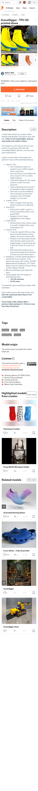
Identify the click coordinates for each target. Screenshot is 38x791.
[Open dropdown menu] (35, 19)
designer (5, 330)
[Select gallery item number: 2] (18, 424)
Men (23, 15)
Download (20, 89)
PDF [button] (33, 129)
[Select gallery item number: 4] (21, 424)
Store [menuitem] (18, 8)
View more (31, 395)
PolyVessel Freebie (11, 429)
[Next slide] (35, 60)
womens (17, 335)
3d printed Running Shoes (14, 513)
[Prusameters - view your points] (24, 2)
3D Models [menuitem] (9, 8)
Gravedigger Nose (11, 627)
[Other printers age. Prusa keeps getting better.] (19, 111)
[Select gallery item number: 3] (20, 508)
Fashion (15, 15)
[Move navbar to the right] (36, 8)
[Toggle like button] (4, 433)
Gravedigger (8, 589)
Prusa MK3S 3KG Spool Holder (16, 467)
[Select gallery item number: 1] (16, 424)
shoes (22, 330)
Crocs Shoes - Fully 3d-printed (16, 551)
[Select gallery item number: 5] (22, 546)
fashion (14, 330)
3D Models (6, 15)
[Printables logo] (2, 8)
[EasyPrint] (20, 2)
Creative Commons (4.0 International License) (12, 367)
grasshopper (6, 335)
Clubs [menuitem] (24, 8)
